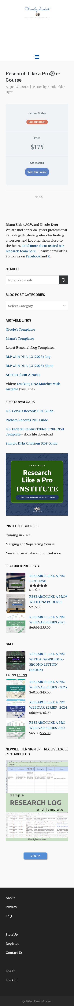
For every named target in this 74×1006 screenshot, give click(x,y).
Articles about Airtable (23, 374)
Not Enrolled (37, 122)
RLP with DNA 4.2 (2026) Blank (30, 365)
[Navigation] (37, 57)
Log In (10, 971)
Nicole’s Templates (20, 329)
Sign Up (12, 934)
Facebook (33, 256)
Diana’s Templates (20, 338)
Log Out (12, 980)
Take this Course (37, 172)
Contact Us (14, 952)
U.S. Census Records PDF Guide (30, 411)
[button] (63, 279)
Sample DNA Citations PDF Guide (31, 443)
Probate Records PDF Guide (27, 420)
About (10, 897)
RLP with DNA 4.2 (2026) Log (28, 356)
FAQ (9, 916)
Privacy (11, 907)
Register (12, 943)
